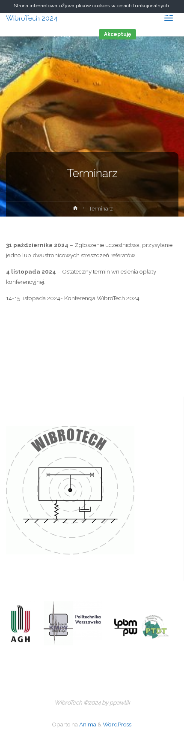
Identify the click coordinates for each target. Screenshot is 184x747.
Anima (87, 724)
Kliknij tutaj (27, 15)
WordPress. (118, 724)
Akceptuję (117, 34)
